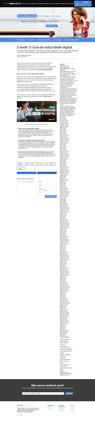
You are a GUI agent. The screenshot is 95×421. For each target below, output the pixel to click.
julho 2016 (63, 262)
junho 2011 (63, 326)
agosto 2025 (63, 127)
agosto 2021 (63, 180)
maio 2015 (63, 279)
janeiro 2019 (63, 222)
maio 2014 (63, 295)
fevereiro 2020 (64, 204)
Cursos (72, 408)
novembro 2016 (64, 256)
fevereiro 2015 (64, 283)
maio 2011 (63, 327)
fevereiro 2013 (64, 310)
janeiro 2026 (63, 122)
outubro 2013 (64, 304)
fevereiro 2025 (64, 135)
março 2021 (63, 187)
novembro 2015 (64, 272)
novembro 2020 (64, 192)
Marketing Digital (67, 3)
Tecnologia (26, 3)
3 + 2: (40, 192)
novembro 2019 (64, 208)
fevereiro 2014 (64, 299)
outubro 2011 (64, 323)
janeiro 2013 (63, 311)
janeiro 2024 (63, 152)
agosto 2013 (63, 306)
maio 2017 (63, 248)
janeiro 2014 (63, 300)
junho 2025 (63, 130)
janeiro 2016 (63, 270)
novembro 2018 (64, 224)
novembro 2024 (64, 139)
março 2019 (63, 219)
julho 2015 (63, 276)
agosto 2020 (63, 196)
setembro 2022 (64, 174)
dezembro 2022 (64, 170)
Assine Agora (52, 26)
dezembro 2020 (64, 191)
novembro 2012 (64, 314)
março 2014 (63, 298)
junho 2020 (63, 199)
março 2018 (63, 235)
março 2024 (63, 150)
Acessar (62, 371)
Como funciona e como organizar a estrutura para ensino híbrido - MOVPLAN (68, 107)
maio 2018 (63, 232)
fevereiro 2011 (64, 330)
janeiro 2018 (63, 238)
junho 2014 (63, 294)
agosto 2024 (63, 143)
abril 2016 (63, 266)
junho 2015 (63, 278)
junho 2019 (63, 215)
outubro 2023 (64, 156)
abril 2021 (63, 186)
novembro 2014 (64, 287)
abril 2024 (63, 148)
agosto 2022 (63, 175)
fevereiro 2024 (64, 151)
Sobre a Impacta (72, 410)
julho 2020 (63, 198)
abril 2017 (63, 250)
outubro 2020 (64, 194)
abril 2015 (63, 280)
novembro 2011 (64, 322)
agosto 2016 (63, 260)
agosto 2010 (63, 332)
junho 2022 (63, 176)
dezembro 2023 (64, 154)
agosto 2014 (63, 291)
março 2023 (63, 166)
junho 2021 (63, 183)
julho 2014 (63, 292)
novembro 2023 (64, 155)
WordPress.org (64, 375)
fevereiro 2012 (64, 318)
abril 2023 (63, 164)
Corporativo (63, 346)
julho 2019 (63, 214)
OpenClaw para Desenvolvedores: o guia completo (67, 69)
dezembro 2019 (64, 207)
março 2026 (63, 119)
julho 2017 (63, 246)
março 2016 (63, 267)
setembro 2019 (64, 211)
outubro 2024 (64, 140)
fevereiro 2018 (64, 236)
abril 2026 (63, 118)
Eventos (72, 406)
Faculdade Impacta (65, 351)
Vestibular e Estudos (66, 368)
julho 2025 (63, 128)
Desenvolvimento (44, 3)
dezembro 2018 (64, 223)
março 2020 (63, 203)
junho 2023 (63, 162)
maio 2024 (63, 147)
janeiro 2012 (63, 319)
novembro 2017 (64, 240)
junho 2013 (63, 308)
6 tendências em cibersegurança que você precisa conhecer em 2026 (68, 77)
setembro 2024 (64, 142)
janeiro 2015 (63, 284)
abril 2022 (63, 178)
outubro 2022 (64, 172)
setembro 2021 (64, 179)
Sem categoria (64, 364)
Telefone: (41, 188)
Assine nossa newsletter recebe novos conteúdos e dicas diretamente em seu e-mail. (47, 388)
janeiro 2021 (63, 190)
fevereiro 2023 (64, 167)
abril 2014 (63, 296)
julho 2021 (63, 182)
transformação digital (29, 70)
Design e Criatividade (66, 349)
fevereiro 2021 (64, 188)
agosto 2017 (63, 244)
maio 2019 (63, 216)
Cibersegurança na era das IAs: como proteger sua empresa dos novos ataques (68, 73)
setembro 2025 (64, 126)
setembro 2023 (64, 158)
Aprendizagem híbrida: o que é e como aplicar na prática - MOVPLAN (68, 101)
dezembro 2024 (64, 138)
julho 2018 (63, 230)
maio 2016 (63, 264)
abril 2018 (63, 234)
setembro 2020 (64, 195)
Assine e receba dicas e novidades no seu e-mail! (39, 21)
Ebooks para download (51, 409)
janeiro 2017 (63, 254)
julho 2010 (63, 334)
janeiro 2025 (63, 136)
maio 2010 (63, 335)
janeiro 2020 (63, 206)
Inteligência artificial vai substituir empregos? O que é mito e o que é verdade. (68, 81)
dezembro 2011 (64, 320)
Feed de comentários (66, 373)
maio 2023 (63, 163)
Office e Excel (64, 361)
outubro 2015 (64, 274)
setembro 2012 (64, 315)
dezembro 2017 (64, 239)
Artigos (49, 406)
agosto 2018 (63, 228)
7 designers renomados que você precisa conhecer (67, 114)
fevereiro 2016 (64, 268)
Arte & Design (64, 342)
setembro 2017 (64, 243)
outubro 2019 (64, 210)
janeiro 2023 (63, 168)
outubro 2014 (64, 288)
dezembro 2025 (64, 123)
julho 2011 (63, 324)
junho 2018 (63, 231)
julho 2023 (63, 160)
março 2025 (63, 134)
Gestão (62, 353)
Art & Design (55, 3)
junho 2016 (63, 263)
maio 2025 (63, 131)
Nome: (40, 181)
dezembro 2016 (64, 255)
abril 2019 (63, 218)
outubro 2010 (64, 331)
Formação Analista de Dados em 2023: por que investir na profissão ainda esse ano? (68, 91)
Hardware (63, 356)
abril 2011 (63, 329)
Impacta (62, 358)
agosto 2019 (63, 212)
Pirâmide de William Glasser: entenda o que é (68, 103)
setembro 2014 (64, 290)
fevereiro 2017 (64, 252)
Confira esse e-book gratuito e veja (37, 124)
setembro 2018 (64, 227)
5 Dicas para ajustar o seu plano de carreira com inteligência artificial (67, 85)
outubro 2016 (64, 258)
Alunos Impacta (64, 339)
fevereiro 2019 (64, 220)
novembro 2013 (64, 303)
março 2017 (63, 251)
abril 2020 (63, 202)
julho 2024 (63, 144)
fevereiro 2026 (64, 120)
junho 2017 (63, 247)
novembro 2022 (64, 171)
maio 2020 (63, 200)
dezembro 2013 (64, 302)
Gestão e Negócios (65, 354)
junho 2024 (63, 146)
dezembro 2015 (64, 271)
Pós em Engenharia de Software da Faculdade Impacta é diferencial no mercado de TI (68, 96)
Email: (40, 185)
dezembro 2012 (64, 312)
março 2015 (63, 282)
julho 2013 (63, 307)
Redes (61, 363)
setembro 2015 (64, 275)
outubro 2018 (64, 226)
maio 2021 (63, 184)
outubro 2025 (64, 124)
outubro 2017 (64, 242)
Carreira (34, 3)
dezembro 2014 (64, 286)
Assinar (69, 393)
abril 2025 (63, 132)
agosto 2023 (63, 159)
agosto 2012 (63, 317)
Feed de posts (64, 372)
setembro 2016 (64, 259)
